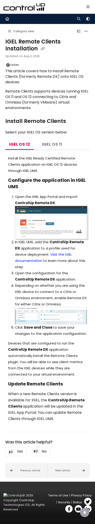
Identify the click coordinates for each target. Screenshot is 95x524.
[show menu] (88, 7)
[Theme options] (88, 19)
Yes (20, 451)
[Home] (24, 7)
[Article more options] (86, 31)
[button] (26, 470)
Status (77, 502)
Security (64, 502)
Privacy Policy (81, 495)
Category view (23, 31)
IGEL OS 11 (52, 144)
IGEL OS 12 (19, 144)
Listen (14, 65)
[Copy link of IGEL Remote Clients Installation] (43, 48)
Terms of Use (58, 495)
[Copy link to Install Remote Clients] (73, 121)
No (44, 451)
